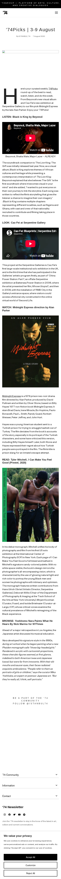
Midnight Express (11, 396)
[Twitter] (14, 814)
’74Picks (53, 89)
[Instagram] (4, 814)
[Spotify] (24, 814)
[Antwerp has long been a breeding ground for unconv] (15, 736)
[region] (30, 855)
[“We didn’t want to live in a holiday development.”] (45, 719)
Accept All (30, 857)
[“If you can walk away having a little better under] (45, 736)
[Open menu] (56, 12)
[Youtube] (19, 814)
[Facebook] (9, 814)
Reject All (30, 873)
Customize (31, 865)
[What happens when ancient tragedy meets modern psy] (15, 753)
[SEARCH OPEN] (50, 13)
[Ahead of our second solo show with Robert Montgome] (15, 719)
